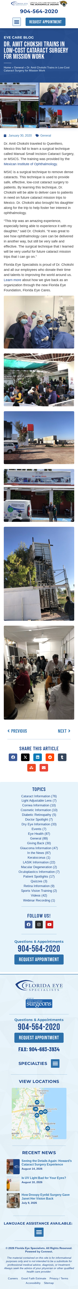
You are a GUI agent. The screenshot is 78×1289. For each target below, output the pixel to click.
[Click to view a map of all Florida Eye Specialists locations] (39, 1113)
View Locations (39, 1081)
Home (7, 67)
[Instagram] (39, 924)
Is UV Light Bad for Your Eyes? (44, 1178)
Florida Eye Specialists (30, 1248)
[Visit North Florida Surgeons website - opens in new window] (39, 1002)
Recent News (39, 1152)
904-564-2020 (39, 11)
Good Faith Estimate (33, 1278)
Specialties (33, 1063)
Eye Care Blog (19, 37)
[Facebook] (28, 924)
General (19, 67)
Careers (13, 1278)
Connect (46, 1251)
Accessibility (33, 1282)
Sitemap (49, 1282)
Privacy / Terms (59, 1278)
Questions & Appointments (39, 942)
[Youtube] (49, 924)
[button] (16, 22)
